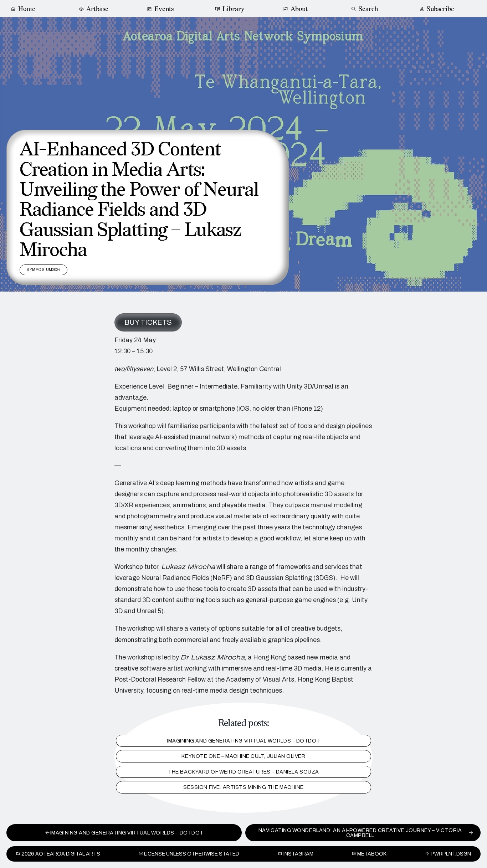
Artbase (97, 9)
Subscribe (440, 9)
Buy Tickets (148, 322)
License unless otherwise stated (191, 854)
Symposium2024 (43, 270)
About (299, 9)
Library (233, 9)
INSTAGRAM (298, 854)
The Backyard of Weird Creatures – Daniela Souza (243, 772)
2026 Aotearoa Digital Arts (60, 854)
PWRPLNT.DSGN (451, 854)
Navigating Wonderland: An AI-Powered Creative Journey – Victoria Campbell (360, 832)
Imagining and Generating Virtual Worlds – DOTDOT (243, 741)
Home (26, 9)
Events (164, 9)
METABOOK (371, 854)
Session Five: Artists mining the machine (243, 787)
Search (368, 9)
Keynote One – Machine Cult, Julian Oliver (243, 756)
